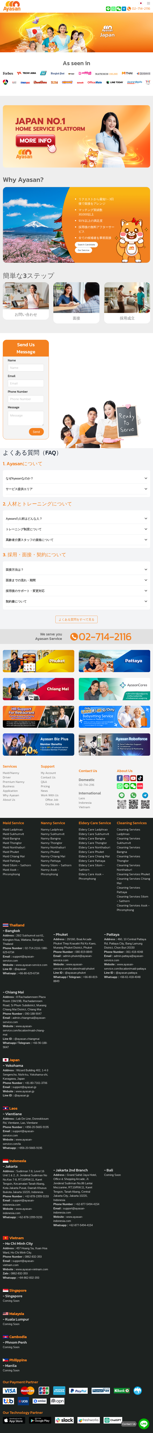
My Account (48, 773)
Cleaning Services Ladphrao (128, 831)
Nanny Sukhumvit (53, 834)
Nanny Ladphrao (52, 829)
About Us (9, 799)
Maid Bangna (11, 838)
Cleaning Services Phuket (133, 874)
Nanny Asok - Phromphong (50, 871)
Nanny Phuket (50, 852)
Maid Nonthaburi (14, 847)
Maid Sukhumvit (13, 834)
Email (11, 376)
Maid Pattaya (11, 860)
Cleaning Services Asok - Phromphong (133, 907)
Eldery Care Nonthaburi (94, 847)
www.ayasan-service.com (31, 964)
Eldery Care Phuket (91, 852)
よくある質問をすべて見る (76, 619)
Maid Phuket (11, 852)
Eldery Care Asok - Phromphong (91, 876)
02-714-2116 (105, 636)
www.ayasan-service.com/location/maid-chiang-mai (24, 1030)
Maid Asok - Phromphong (11, 871)
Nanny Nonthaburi (53, 847)
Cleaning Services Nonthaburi (128, 867)
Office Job (51, 799)
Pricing (45, 786)
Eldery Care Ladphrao (93, 829)
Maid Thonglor (12, 843)
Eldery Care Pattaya (92, 860)
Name (12, 360)
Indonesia (85, 802)
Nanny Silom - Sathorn (56, 865)
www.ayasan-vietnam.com (32, 1269)
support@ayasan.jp (24, 1087)
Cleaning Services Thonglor (128, 858)
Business (8, 786)
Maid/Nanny (11, 773)
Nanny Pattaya (51, 860)
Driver (7, 777)
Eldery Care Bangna (92, 838)
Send (36, 432)
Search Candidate (86, 244)
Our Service (83, 250)
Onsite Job (52, 804)
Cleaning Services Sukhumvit (128, 840)
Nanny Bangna (51, 838)
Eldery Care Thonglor (93, 843)
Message (13, 407)
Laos (82, 798)
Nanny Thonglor (51, 843)
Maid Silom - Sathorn (17, 865)
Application (10, 790)
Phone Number (18, 391)
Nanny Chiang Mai (53, 856)
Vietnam (84, 807)
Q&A (44, 782)
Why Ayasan (11, 795)
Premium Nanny (13, 782)
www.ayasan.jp (25, 1091)
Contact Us (48, 777)
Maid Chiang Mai (14, 856)
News (44, 790)
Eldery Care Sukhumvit (94, 834)
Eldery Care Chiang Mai (94, 856)
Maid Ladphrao (13, 829)
